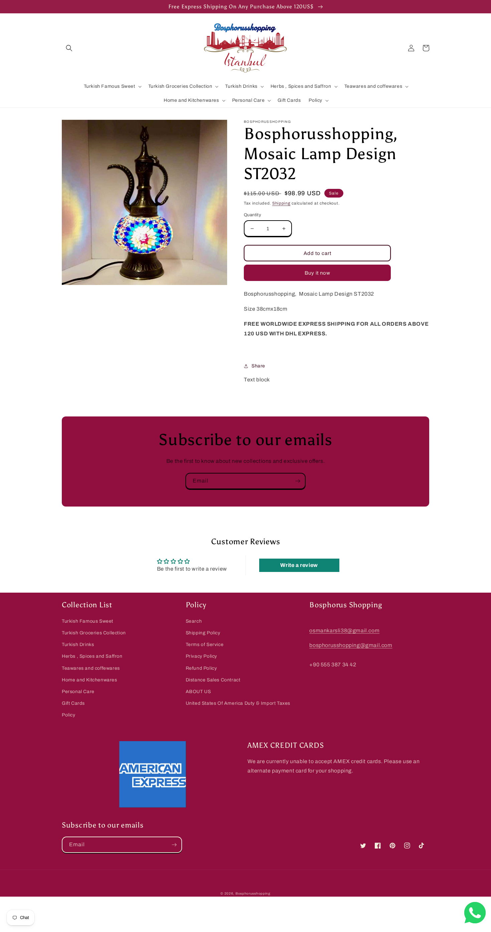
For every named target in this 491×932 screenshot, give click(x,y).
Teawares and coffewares (91, 668)
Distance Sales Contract (213, 679)
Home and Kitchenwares (89, 679)
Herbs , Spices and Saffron (92, 656)
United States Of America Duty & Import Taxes (238, 703)
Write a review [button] (299, 565)
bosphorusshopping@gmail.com (350, 645)
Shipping (281, 203)
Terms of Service (205, 644)
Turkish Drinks (78, 644)
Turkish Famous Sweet (87, 621)
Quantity (252, 215)
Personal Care (78, 691)
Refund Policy (201, 668)
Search (194, 621)
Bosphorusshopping (253, 893)
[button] (69, 48)
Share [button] (258, 365)
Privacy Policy (201, 656)
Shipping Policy (203, 632)
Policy (68, 714)
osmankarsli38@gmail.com (344, 630)
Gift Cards (73, 703)
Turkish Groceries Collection (94, 632)
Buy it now (317, 273)
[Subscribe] (297, 481)
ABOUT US (198, 691)
